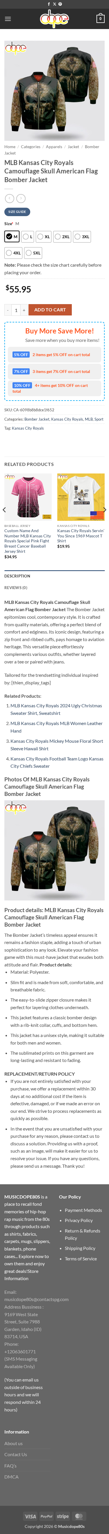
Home (9, 146)
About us (13, 1443)
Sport (98, 419)
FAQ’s (10, 1465)
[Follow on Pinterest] (60, 4)
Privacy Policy (79, 1220)
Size (8, 223)
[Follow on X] (54, 4)
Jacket (73, 146)
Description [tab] (17, 576)
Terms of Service (81, 1258)
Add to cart (50, 309)
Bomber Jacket (36, 419)
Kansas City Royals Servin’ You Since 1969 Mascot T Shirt (80, 535)
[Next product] (9, 198)
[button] (7, 19)
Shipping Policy (80, 1248)
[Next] (104, 521)
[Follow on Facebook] (49, 4)
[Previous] (4, 521)
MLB (89, 419)
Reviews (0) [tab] (15, 587)
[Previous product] (20, 198)
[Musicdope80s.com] (55, 19)
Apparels (54, 146)
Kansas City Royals (67, 419)
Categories (30, 146)
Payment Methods (83, 1210)
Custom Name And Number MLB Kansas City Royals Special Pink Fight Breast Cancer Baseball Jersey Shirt (27, 541)
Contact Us (15, 1454)
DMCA (11, 1476)
